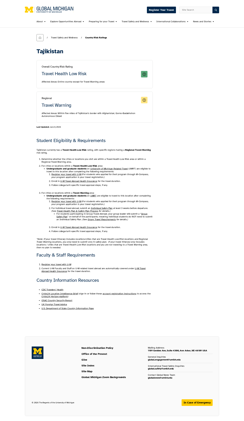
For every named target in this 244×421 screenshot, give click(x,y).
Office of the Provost (94, 354)
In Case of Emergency (197, 402)
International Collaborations (171, 21)
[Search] (215, 10)
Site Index (87, 365)
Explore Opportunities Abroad (65, 21)
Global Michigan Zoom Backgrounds (103, 377)
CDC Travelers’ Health (52, 289)
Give (84, 359)
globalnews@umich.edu (160, 377)
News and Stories (202, 21)
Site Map (86, 371)
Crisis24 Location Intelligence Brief (59, 293)
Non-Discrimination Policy (97, 348)
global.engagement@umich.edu (164, 359)
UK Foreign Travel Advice (54, 304)
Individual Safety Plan (102, 208)
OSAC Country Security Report (56, 300)
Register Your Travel (161, 10)
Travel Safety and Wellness (135, 21)
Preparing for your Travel (101, 21)
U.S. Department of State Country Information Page (67, 308)
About (40, 21)
